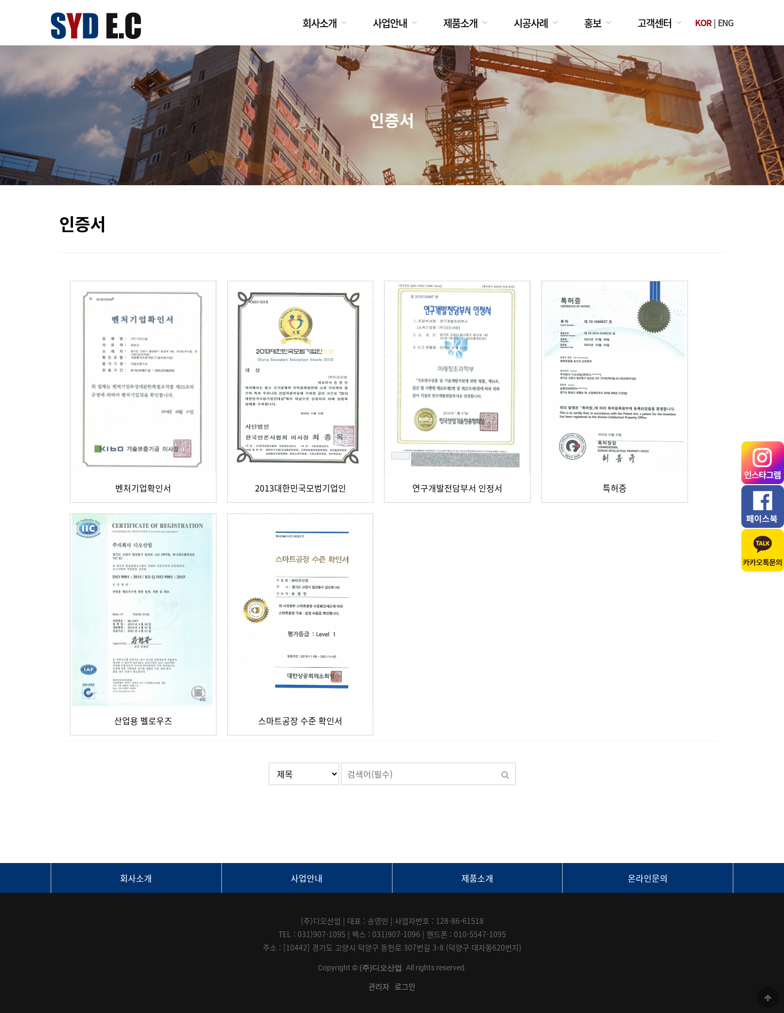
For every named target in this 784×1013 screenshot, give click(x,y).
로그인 (405, 986)
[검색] (505, 774)
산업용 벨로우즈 (143, 720)
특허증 (615, 487)
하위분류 (344, 22)
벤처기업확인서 (143, 487)
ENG (725, 22)
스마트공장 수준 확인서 (300, 720)
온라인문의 (648, 878)
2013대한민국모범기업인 (300, 487)
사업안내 (390, 22)
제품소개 (460, 22)
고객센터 (654, 22)
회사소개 (319, 22)
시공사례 (531, 22)
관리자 (379, 986)
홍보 (592, 22)
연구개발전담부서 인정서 (457, 487)
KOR (703, 22)
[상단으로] (768, 997)
